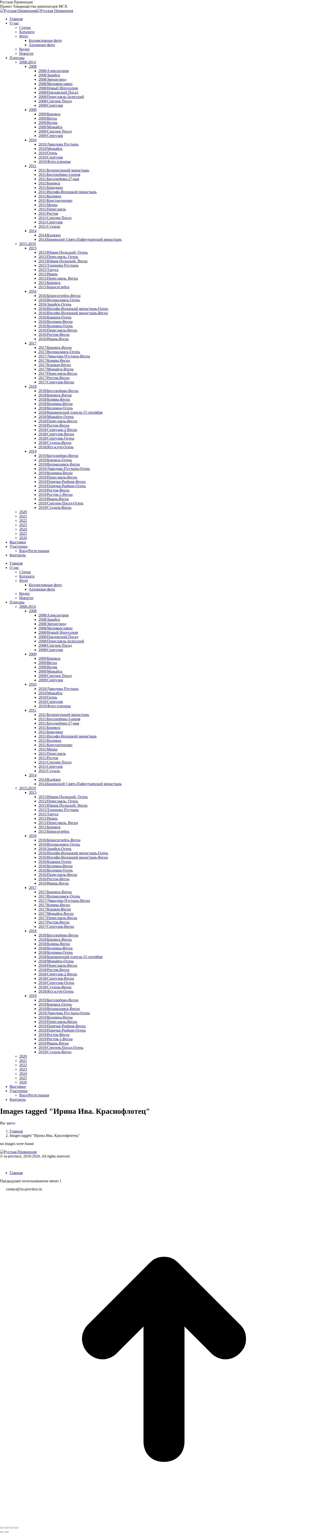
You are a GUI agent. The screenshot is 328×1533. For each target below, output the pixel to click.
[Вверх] (164, 1522)
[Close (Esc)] (2, 1527)
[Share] (7, 1527)
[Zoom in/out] (16, 1527)
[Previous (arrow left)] (2, 1532)
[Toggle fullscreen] (11, 1527)
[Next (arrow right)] (7, 1532)
